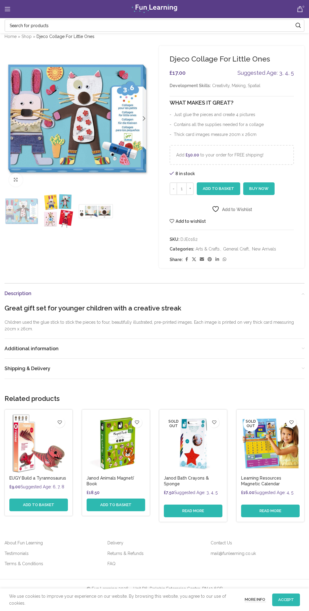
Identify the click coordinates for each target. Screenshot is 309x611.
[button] (11, 118)
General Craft (236, 249)
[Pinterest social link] (210, 259)
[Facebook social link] (186, 259)
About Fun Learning (24, 542)
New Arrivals (264, 249)
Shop (26, 36)
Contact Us (221, 542)
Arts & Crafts (208, 249)
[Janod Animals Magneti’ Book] (116, 443)
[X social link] (194, 259)
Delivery (115, 542)
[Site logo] (154, 8)
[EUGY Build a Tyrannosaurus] (38, 443)
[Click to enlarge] (16, 180)
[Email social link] (202, 259)
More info (255, 599)
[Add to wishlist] (59, 422)
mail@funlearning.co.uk (233, 553)
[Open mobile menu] (8, 9)
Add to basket (218, 188)
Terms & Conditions (24, 563)
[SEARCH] (298, 25)
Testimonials (17, 553)
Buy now (259, 188)
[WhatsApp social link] (224, 259)
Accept (286, 599)
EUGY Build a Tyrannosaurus (37, 478)
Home (11, 36)
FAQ (111, 563)
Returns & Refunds (125, 553)
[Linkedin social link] (217, 259)
